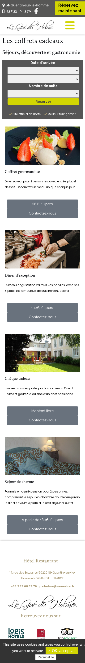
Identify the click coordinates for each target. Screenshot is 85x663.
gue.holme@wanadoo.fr (56, 586)
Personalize (46, 657)
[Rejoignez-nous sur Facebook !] (36, 11)
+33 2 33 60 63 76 (17, 11)
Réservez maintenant (69, 8)
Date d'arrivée (42, 63)
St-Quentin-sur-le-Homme (27, 5)
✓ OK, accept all (61, 651)
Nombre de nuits (43, 86)
